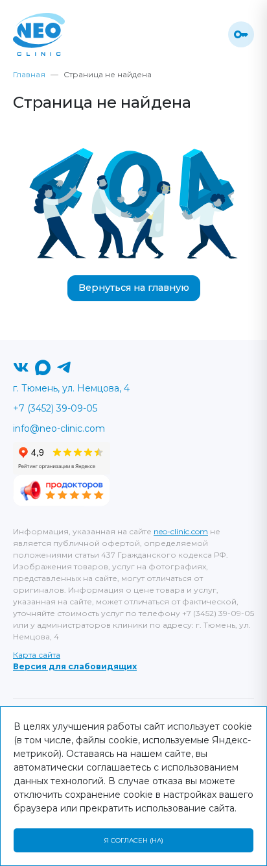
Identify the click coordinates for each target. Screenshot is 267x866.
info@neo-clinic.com (59, 428)
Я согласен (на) (133, 840)
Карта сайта (36, 655)
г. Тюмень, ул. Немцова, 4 (71, 388)
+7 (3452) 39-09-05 (55, 408)
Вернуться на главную (133, 287)
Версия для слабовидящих (75, 666)
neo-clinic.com (181, 531)
